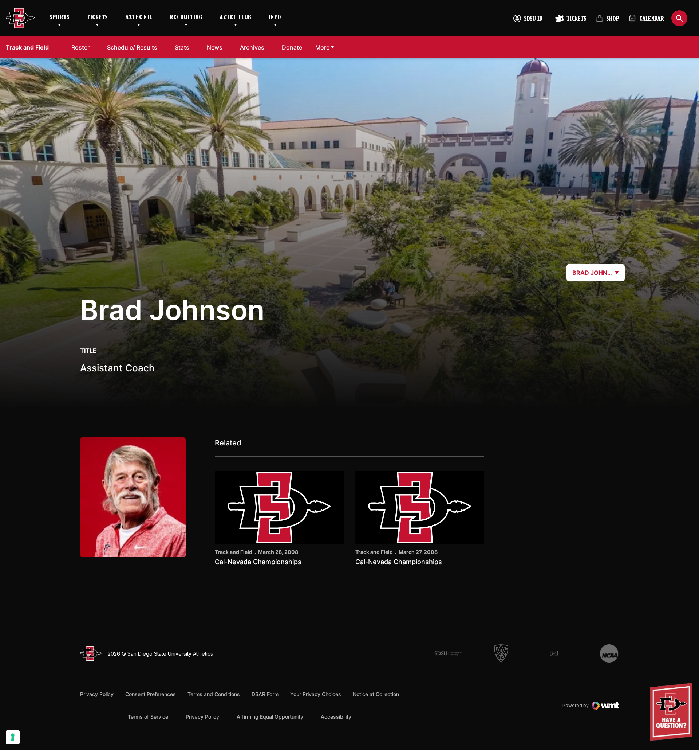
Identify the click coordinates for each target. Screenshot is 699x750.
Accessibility (336, 716)
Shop (608, 21)
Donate (292, 47)
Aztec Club (235, 18)
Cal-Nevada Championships (258, 562)
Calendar (651, 19)
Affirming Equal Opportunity (270, 717)
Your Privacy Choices (315, 694)
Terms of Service (148, 716)
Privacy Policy (97, 694)
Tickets (97, 18)
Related (228, 442)
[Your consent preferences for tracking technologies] (13, 737)
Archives (252, 47)
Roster (80, 47)
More (322, 47)
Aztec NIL (138, 18)
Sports (59, 18)
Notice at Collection (376, 694)
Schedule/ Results (132, 47)
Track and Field (233, 552)
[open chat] (673, 712)
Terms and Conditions (213, 694)
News (214, 47)
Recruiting (186, 18)
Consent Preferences (150, 694)
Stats (182, 47)
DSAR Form (265, 694)
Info (275, 18)
